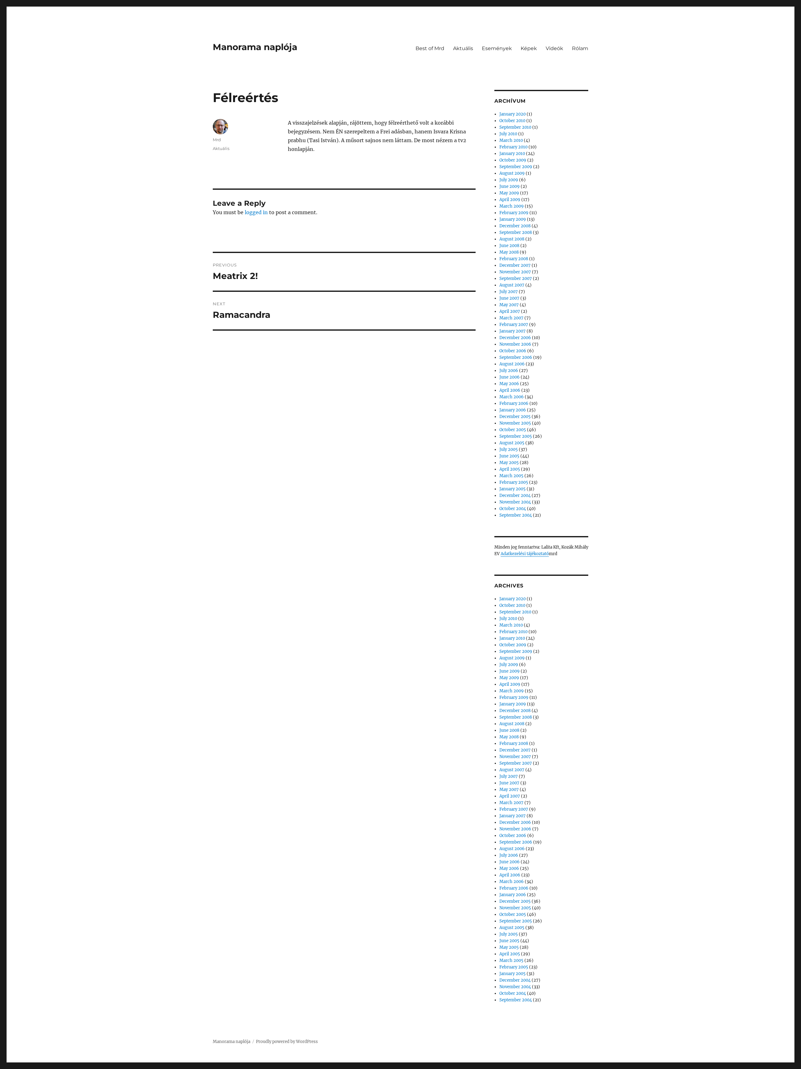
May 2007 (509, 304)
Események (497, 48)
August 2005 (511, 443)
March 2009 (511, 206)
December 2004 (515, 495)
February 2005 (513, 482)
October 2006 (512, 351)
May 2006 (509, 383)
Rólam (580, 48)
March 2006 (511, 397)
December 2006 (515, 337)
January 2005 (512, 489)
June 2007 (509, 298)
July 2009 (508, 180)
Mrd (217, 139)
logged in (256, 212)
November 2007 (515, 272)
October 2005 (512, 429)
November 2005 (515, 423)
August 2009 (512, 173)
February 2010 (513, 147)
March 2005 (511, 475)
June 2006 (509, 377)
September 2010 (515, 127)
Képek (529, 48)
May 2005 (509, 462)
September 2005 (515, 436)
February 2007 (513, 324)
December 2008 (515, 226)
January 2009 (512, 219)
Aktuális (463, 48)
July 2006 (508, 370)
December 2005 (515, 416)
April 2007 (509, 311)
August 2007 (511, 285)
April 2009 (509, 199)
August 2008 (511, 239)
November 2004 (515, 502)
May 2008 (509, 252)
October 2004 (512, 508)
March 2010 (511, 140)
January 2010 (512, 153)
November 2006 (515, 344)
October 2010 (512, 120)
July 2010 (508, 134)
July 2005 (508, 449)
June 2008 (509, 245)
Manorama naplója (255, 47)
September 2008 (515, 232)
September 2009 (515, 166)
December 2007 (515, 265)
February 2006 (513, 403)
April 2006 (509, 390)
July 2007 (508, 291)
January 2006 (512, 410)
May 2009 (509, 193)
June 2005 (509, 456)
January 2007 (512, 331)
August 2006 (512, 364)
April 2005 (509, 469)
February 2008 (513, 258)
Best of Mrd (430, 48)
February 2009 (513, 212)
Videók (554, 48)
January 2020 (512, 114)
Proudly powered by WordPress (287, 1041)
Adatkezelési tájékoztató (525, 553)
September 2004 (515, 515)
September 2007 (515, 278)
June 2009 (509, 186)
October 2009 (512, 160)
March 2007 (511, 318)
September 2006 (515, 357)
